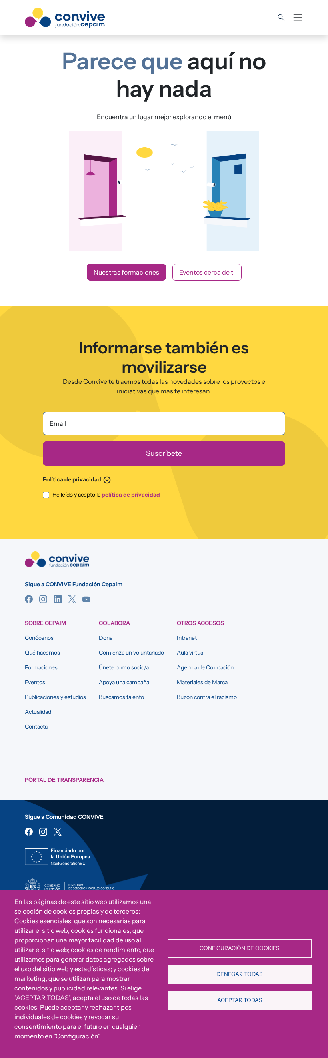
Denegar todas (239, 974)
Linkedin (58, 599)
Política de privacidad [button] (77, 479)
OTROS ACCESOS (200, 623)
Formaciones (41, 667)
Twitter (72, 599)
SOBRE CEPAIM (45, 623)
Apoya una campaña (124, 682)
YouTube (86, 599)
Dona (105, 637)
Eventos (35, 682)
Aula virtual (190, 652)
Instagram (43, 599)
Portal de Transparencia (64, 779)
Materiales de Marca (202, 682)
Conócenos (39, 637)
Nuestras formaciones (126, 272)
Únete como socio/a (124, 667)
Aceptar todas (239, 1000)
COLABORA (114, 623)
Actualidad (38, 711)
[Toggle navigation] (297, 17)
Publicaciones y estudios (55, 697)
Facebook (29, 599)
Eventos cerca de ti (207, 272)
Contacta (36, 726)
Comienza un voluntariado (131, 652)
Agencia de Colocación (205, 667)
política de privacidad (131, 494)
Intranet (187, 637)
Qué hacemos (42, 652)
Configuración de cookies (239, 948)
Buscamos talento (121, 697)
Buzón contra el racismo (207, 697)
